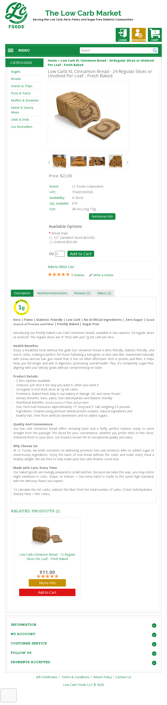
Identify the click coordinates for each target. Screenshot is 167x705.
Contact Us (123, 677)
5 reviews (78, 275)
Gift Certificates (47, 677)
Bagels (15, 71)
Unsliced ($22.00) (65, 242)
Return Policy (102, 677)
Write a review (103, 275)
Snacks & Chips (21, 86)
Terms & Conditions (75, 677)
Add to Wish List (61, 266)
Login (123, 35)
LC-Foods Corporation (88, 186)
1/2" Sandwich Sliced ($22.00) (74, 237)
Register (139, 35)
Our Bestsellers (21, 127)
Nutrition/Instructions (52, 293)
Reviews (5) (82, 293)
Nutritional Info (102, 216)
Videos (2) (104, 293)
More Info (47, 582)
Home (52, 60)
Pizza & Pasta (20, 93)
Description (22, 293)
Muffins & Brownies (25, 100)
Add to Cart (47, 592)
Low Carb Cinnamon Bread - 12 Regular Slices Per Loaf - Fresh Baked (47, 556)
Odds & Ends (20, 119)
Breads (16, 79)
